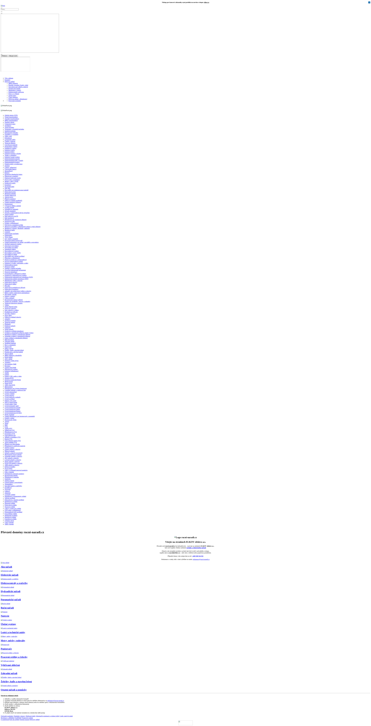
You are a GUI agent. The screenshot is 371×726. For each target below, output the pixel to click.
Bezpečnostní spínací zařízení (14, 300)
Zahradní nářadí (9, 341)
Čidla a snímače (9, 298)
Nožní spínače (9, 329)
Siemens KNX (9, 378)
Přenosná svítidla (10, 503)
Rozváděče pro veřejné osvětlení (14, 256)
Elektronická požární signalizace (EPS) (16, 279)
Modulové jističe (10, 230)
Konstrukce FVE (10, 434)
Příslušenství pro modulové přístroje (15, 220)
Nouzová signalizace (11, 272)
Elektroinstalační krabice (12, 162)
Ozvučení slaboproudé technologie (15, 270)
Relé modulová (9, 218)
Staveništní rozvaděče (11, 247)
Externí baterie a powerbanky (14, 482)
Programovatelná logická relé (13, 240)
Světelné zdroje (9, 521)
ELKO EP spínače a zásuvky (13, 463)
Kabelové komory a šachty (13, 153)
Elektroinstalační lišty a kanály (14, 160)
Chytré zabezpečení (11, 392)
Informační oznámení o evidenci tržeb (47, 716)
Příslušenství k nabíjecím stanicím (15, 446)
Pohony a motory (10, 296)
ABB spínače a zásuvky (12, 465)
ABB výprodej (9, 524)
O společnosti (5, 719)
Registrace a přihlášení (7, 718)
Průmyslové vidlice (10, 284)
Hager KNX (8, 383)
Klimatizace (8, 138)
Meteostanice (9, 387)
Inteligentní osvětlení (11, 515)
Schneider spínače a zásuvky (13, 456)
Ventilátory (8, 126)
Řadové (7, 173)
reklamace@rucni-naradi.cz (201, 559)
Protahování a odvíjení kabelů (14, 352)
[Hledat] (1, 13)
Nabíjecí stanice (9, 447)
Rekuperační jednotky (11, 133)
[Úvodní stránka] (3, 5)
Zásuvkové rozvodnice (12, 246)
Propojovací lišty (10, 221)
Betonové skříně (10, 266)
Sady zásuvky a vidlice (12, 310)
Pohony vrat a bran (10, 400)
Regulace (7, 366)
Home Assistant (9, 414)
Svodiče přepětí (9, 207)
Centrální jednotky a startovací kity (15, 390)
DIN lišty (7, 188)
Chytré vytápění (9, 394)
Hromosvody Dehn (10, 420)
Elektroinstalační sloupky (12, 159)
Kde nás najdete (14, 719)
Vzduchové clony (10, 124)
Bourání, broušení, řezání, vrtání (18, 85)
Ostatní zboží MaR (10, 367)
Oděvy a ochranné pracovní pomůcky (16, 470)
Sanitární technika (10, 131)
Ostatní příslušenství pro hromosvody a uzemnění (20, 416)
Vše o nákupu (9, 78)
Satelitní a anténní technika (13, 268)
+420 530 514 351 (197, 556)
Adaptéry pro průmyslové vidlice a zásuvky (18, 291)
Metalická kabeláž (10, 193)
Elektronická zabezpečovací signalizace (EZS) (19, 277)
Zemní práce (12, 95)
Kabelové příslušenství (11, 371)
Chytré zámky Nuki (11, 404)
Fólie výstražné (9, 472)
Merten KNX (9, 381)
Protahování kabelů (14, 88)
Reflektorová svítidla (11, 501)
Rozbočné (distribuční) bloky (13, 174)
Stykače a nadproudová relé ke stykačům (17, 213)
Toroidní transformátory (12, 119)
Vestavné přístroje (10, 143)
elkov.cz (206, 2)
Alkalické (8, 493)
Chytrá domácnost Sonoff (12, 407)
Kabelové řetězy (10, 152)
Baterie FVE (8, 439)
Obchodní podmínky (7, 716)
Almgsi (7, 421)
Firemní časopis (24, 719)
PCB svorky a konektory (12, 179)
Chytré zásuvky (9, 395)
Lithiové (7, 491)
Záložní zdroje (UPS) (11, 115)
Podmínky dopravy (20, 716)
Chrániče (7, 232)
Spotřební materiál (10, 343)
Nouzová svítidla (10, 507)
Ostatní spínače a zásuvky (12, 449)
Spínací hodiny (9, 214)
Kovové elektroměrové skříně (14, 261)
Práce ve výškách (14, 94)
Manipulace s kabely (15, 90)
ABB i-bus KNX (10, 385)
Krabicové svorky (10, 183)
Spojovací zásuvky (10, 308)
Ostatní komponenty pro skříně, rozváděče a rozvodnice (22, 242)
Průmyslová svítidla (11, 505)
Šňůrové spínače (10, 451)
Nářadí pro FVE (10, 430)
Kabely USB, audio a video (13, 376)
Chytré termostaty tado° (12, 406)
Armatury (8, 362)
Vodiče (7, 373)
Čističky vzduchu (10, 141)
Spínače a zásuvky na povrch (13, 453)
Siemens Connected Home (13, 380)
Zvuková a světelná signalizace (14, 331)
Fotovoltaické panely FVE (13, 440)
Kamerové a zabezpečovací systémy (16, 275)
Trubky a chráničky (11, 155)
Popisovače (8, 347)
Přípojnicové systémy (11, 369)
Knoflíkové (8, 487)
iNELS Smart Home (11, 402)
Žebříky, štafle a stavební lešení (14, 350)
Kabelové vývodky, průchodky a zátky (16, 263)
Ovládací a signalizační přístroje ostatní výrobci (19, 333)
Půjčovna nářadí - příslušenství (18, 99)
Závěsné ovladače (10, 320)
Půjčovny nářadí (35, 719)
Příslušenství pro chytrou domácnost (16, 388)
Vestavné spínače (10, 322)
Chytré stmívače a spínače (12, 397)
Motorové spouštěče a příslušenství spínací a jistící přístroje (22, 226)
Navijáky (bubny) (10, 313)
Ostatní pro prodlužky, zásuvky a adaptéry (17, 301)
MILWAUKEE (9, 340)
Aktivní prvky (9, 197)
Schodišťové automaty (11, 209)
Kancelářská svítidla (11, 514)
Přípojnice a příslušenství (12, 258)
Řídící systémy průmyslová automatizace (17, 293)
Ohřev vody (8, 136)
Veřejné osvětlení (10, 498)
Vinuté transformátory (11, 117)
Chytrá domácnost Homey (13, 411)
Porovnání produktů (15, 101)
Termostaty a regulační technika (14, 129)
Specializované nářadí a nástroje (18, 87)
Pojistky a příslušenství (12, 223)
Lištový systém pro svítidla (13, 508)
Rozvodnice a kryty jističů (13, 253)
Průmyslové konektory (11, 289)
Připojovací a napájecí (11, 176)
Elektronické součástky (12, 233)
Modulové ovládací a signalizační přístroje (17, 334)
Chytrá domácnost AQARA (13, 413)
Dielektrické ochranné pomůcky (14, 474)
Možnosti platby (31, 716)
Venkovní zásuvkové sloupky (14, 303)
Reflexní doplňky (10, 467)
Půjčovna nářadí (9, 81)
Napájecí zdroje (9, 122)
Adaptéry (7, 319)
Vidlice (7, 305)
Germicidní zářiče (10, 139)
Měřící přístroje (13, 83)
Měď (6, 425)
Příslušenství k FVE (11, 432)
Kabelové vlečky (10, 150)
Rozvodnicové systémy (12, 251)
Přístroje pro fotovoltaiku (12, 444)
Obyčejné (8, 489)
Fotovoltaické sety (10, 435)
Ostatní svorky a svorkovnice (13, 164)
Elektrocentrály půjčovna (16, 92)
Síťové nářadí (9, 353)
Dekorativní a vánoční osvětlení (14, 500)
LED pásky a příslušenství (13, 510)
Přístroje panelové (10, 199)
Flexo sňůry (8, 315)
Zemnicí (7, 166)
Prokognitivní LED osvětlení (13, 512)
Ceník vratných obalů (66, 716)
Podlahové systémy (10, 148)
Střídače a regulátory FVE (13, 437)
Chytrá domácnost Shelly (12, 409)
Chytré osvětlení (10, 399)
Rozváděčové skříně (11, 254)
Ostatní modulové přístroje (13, 202)
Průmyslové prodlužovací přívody (15, 287)
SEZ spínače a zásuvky (12, 458)
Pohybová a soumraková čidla (14, 225)
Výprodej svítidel (10, 494)
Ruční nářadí (8, 357)
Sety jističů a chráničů (11, 239)
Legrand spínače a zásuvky (13, 460)
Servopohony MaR (10, 364)
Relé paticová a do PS (11, 216)
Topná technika (9, 127)
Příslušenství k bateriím (12, 477)
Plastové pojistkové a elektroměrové (16, 260)
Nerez (6, 423)
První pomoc (8, 468)
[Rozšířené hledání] (1, 11)
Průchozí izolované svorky (13, 178)
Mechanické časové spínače (13, 454)
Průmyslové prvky (10, 192)
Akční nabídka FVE (11, 442)
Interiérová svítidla (10, 517)
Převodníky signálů (10, 294)
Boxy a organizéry (10, 345)
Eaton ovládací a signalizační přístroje (16, 338)
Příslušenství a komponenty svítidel (15, 496)
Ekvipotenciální (9, 186)
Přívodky (7, 286)
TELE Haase (9, 237)
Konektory (8, 185)
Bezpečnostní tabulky (11, 475)
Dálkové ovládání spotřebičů (13, 200)
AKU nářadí (8, 359)
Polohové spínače (10, 326)
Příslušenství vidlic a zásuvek (13, 280)
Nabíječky (8, 479)
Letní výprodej (9, 522)
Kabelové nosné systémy (12, 157)
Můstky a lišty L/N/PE (11, 181)
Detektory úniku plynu (11, 360)
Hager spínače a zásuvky (12, 461)
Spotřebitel (18, 718)
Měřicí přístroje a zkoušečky (13, 355)
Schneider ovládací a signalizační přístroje (17, 336)
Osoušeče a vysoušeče (11, 134)
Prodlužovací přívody (11, 312)
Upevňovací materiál (11, 145)
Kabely (7, 374)
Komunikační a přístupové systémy (15, 273)
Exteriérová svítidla (10, 519)
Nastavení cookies (27, 718)
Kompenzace (9, 204)
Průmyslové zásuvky (11, 282)
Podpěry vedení (9, 418)
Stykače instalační (10, 211)
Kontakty (7, 80)
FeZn (6, 427)
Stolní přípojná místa (11, 307)
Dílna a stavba (9, 348)
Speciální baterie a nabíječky (13, 486)
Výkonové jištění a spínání (13, 206)
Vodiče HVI (8, 428)
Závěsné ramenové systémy (13, 244)
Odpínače (8, 327)
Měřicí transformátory (11, 120)
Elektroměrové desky (11, 265)
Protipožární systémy (11, 146)
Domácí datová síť (10, 195)
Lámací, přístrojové (10, 167)
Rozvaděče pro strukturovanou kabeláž (16, 190)
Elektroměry (8, 235)
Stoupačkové (9, 171)
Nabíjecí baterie (9, 481)
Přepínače (8, 324)
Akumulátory (9, 484)
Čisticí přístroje (13, 97)
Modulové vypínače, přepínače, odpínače (17, 228)
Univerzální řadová (10, 169)
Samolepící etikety (10, 249)
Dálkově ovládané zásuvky (13, 317)
